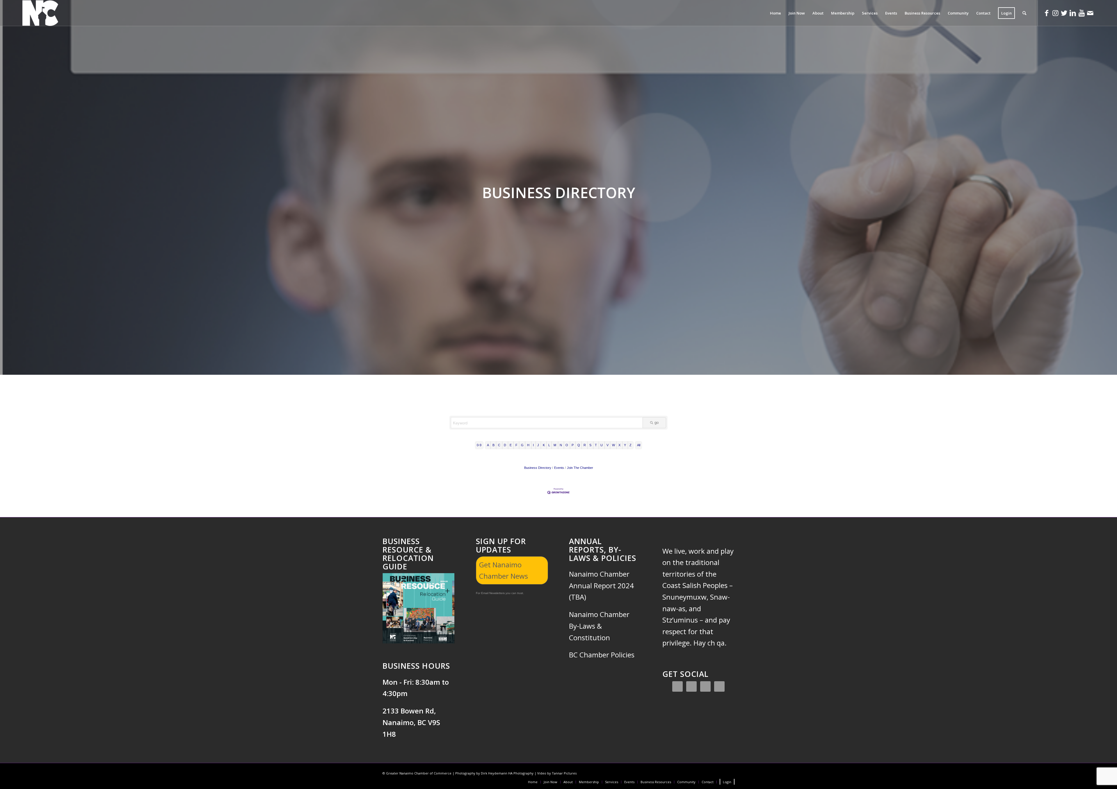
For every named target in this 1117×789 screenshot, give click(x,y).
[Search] (1024, 13)
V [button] (607, 445)
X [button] (619, 445)
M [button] (555, 445)
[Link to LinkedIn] (1072, 12)
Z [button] (630, 445)
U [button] (601, 445)
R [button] (585, 445)
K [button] (544, 445)
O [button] (566, 445)
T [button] (596, 445)
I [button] (533, 445)
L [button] (549, 445)
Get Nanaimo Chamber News (503, 570)
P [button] (573, 445)
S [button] (590, 445)
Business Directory (537, 467)
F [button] (516, 445)
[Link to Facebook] (1046, 12)
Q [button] (578, 445)
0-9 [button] (479, 445)
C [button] (499, 445)
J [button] (538, 445)
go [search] (656, 422)
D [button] (505, 445)
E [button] (511, 445)
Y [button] (625, 445)
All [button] (638, 445)
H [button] (528, 445)
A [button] (488, 445)
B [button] (493, 445)
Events (559, 467)
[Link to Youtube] (1081, 12)
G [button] (522, 445)
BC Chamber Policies (601, 654)
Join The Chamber (580, 467)
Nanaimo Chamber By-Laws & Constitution (599, 625)
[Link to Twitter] (1064, 12)
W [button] (613, 445)
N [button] (561, 445)
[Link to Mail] (1090, 12)
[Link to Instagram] (1055, 12)
